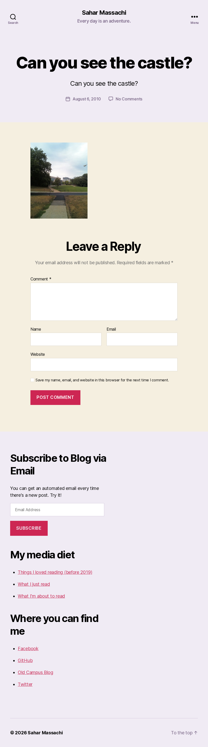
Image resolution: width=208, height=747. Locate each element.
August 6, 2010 (87, 98)
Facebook (28, 648)
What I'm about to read (41, 596)
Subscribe (28, 528)
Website (37, 354)
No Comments (129, 98)
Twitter (25, 684)
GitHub (25, 660)
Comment (40, 279)
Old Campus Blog (35, 672)
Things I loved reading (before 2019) (55, 572)
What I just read (34, 584)
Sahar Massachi (104, 13)
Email (111, 329)
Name (35, 329)
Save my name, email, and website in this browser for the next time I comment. (102, 380)
